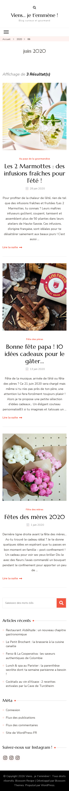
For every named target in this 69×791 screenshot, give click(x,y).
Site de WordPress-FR (21, 733)
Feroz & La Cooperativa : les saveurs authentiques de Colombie (30, 656)
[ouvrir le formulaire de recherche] (34, 7)
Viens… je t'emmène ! (34, 15)
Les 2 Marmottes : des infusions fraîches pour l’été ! (34, 173)
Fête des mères (34, 509)
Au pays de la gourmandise (34, 159)
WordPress (47, 785)
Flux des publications (20, 718)
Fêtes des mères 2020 (34, 517)
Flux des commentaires (22, 725)
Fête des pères (34, 339)
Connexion (13, 710)
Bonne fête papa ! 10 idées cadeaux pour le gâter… (34, 354)
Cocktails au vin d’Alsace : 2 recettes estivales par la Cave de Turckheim (30, 684)
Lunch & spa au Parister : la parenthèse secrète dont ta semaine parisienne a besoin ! (36, 670)
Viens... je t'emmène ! (38, 776)
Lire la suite (10, 247)
